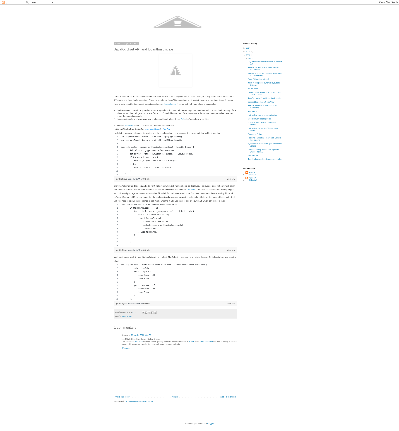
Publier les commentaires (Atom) (139, 401)
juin (250, 58)
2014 (248, 48)
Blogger (210, 424)
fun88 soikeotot (206, 342)
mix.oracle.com (169, 103)
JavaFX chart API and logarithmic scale (264, 98)
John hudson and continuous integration (265, 159)
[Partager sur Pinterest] (155, 312)
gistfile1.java (122, 179)
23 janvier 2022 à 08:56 (141, 335)
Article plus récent (122, 397)
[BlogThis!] (146, 312)
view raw (231, 179)
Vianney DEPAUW (253, 179)
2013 (248, 51)
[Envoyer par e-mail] (143, 312)
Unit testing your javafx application (262, 115)
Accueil (175, 397)
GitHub (146, 179)
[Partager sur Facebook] (152, 312)
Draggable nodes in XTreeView (261, 102)
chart (124, 316)
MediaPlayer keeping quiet (259, 119)
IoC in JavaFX (254, 89)
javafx (129, 316)
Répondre (126, 348)
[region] (175, 155)
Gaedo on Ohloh (255, 134)
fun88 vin (139, 342)
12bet (191, 342)
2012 (248, 55)
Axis (183, 118)
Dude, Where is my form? (258, 79)
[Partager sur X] (149, 312)
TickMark (191, 189)
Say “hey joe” (253, 155)
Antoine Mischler (252, 173)
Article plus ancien (228, 397)
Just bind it (252, 111)
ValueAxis (129, 125)
